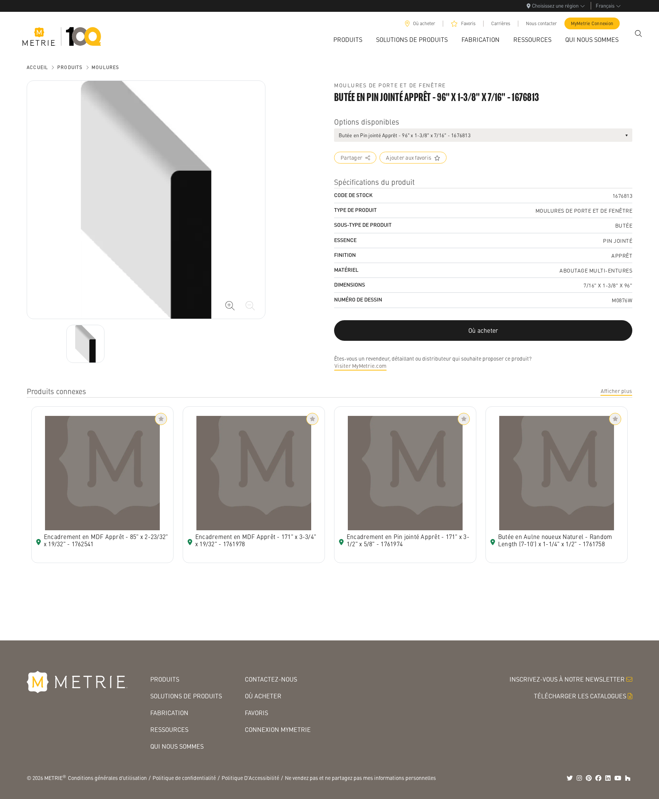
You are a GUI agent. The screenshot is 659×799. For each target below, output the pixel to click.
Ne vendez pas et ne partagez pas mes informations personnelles (360, 777)
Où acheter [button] (483, 330)
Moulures (105, 67)
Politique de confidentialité (184, 777)
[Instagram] (579, 778)
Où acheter (424, 23)
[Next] (85, 344)
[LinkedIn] (608, 778)
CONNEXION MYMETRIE (278, 729)
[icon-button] (230, 306)
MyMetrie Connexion (592, 23)
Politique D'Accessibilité (250, 777)
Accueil (37, 67)
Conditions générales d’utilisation (107, 777)
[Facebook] (598, 778)
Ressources (169, 729)
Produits (70, 67)
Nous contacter (541, 23)
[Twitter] (570, 778)
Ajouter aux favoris (408, 157)
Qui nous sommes (177, 746)
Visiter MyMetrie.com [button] (360, 365)
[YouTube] (617, 778)
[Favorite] (161, 419)
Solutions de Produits (186, 696)
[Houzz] (627, 778)
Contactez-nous (271, 679)
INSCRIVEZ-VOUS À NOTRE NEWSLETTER (567, 679)
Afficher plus (616, 390)
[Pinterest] (589, 778)
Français (605, 5)
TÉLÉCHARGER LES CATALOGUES (580, 696)
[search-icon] (638, 33)
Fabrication (169, 713)
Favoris (468, 23)
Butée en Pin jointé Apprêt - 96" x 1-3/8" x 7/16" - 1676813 (405, 135)
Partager (351, 157)
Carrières (500, 23)
